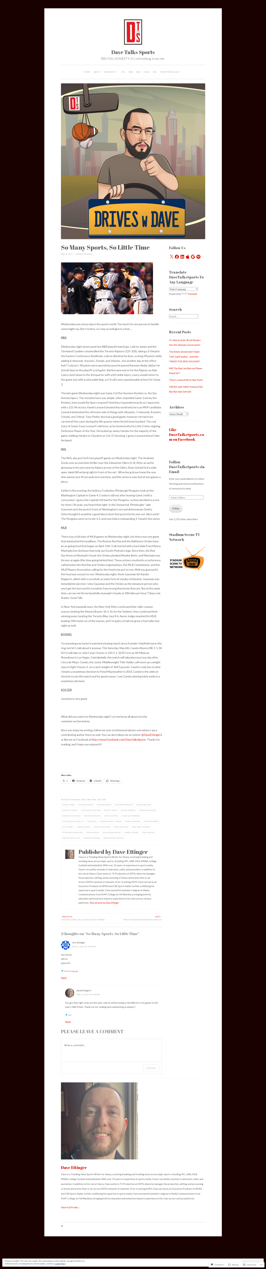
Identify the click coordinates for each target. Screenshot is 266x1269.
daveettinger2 (84, 990)
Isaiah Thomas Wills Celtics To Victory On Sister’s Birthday (83, 918)
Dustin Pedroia (128, 810)
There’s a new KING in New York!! (186, 379)
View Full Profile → (71, 1207)
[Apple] (187, 256)
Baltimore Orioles (124, 805)
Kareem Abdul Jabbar (111, 821)
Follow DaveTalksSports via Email (187, 467)
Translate (192, 293)
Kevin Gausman (151, 821)
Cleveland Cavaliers (91, 810)
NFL (123, 72)
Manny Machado (102, 827)
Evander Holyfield (71, 816)
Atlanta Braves (104, 805)
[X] (171, 256)
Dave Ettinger (84, 254)
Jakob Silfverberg (131, 816)
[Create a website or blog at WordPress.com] (62, 1226)
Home (87, 72)
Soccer (101, 799)
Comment (151, 1068)
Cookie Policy (60, 1264)
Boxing (76, 799)
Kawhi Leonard (132, 821)
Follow (175, 508)
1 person (74, 971)
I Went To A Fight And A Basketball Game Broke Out (142, 918)
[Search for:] (183, 316)
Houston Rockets (92, 816)
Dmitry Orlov (110, 810)
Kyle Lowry (67, 827)
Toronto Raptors (92, 838)
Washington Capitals (114, 838)
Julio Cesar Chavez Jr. (73, 821)
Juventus (92, 821)
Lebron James (83, 827)
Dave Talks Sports (133, 52)
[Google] (193, 256)
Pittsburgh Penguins (72, 832)
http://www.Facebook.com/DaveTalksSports (119, 739)
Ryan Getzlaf (92, 832)
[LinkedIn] (182, 256)
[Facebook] (176, 256)
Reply (64, 978)
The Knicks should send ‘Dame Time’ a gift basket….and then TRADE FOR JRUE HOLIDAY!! (184, 356)
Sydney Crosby (131, 832)
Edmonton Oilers (147, 810)
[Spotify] (198, 256)
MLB (138, 72)
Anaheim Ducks (85, 805)
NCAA (147, 72)
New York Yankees (141, 827)
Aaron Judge (68, 805)
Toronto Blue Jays (71, 838)
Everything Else (169, 72)
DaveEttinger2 (151, 734)
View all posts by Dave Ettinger (104, 902)
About (97, 72)
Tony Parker (148, 832)
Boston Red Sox (143, 805)
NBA (131, 72)
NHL (155, 72)
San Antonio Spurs (112, 832)
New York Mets (121, 827)
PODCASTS (109, 72)
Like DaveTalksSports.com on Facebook (186, 434)
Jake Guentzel (111, 816)
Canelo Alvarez (69, 810)
